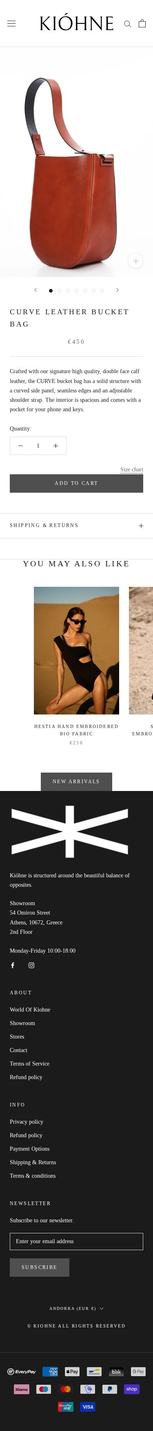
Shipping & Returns (44, 525)
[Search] (127, 23)
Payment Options (29, 1149)
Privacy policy (26, 1122)
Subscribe (40, 1267)
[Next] (117, 290)
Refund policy (26, 1077)
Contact (18, 1050)
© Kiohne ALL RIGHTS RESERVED (76, 1325)
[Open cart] (142, 23)
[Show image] (51, 291)
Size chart (131, 469)
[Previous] (35, 290)
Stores (17, 1037)
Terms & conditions (32, 1176)
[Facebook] (13, 964)
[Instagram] (31, 964)
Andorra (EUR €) (72, 1308)
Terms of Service (29, 1064)
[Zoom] (136, 261)
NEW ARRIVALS (76, 781)
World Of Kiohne (30, 1010)
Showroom (22, 1023)
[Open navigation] (11, 23)
